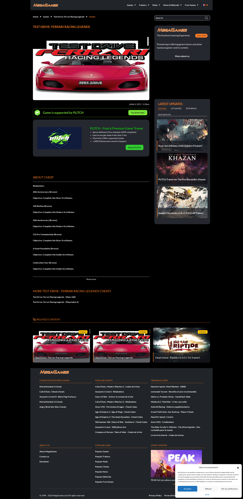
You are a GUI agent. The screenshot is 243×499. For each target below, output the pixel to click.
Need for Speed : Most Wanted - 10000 (168, 386)
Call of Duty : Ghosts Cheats (51, 391)
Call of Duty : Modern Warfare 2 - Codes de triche (117, 386)
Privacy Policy (155, 495)
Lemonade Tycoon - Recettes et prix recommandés (173, 391)
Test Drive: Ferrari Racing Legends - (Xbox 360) (54, 297)
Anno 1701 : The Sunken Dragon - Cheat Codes (116, 407)
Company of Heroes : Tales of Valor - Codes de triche (118, 432)
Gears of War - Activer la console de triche (114, 396)
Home (35, 16)
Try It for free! (137, 112)
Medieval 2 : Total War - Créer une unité (169, 402)
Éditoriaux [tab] (191, 108)
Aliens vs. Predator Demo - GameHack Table (170, 396)
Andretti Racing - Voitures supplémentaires (170, 407)
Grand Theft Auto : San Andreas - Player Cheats (172, 412)
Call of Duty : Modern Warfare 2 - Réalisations (115, 402)
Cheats (92, 16)
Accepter (187, 489)
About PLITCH (134, 147)
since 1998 (201, 35)
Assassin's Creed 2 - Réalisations (109, 391)
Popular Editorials (103, 476)
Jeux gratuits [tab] (164, 115)
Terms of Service (171, 495)
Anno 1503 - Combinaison (162, 422)
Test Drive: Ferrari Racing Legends (69, 16)
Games (46, 16)
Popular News (101, 471)
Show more (91, 279)
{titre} (207, 494)
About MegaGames (48, 451)
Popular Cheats (102, 466)
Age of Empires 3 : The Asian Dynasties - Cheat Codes (119, 417)
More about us (182, 56)
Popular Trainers (102, 456)
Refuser (208, 489)
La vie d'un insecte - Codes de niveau (167, 435)
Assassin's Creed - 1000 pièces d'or (110, 427)
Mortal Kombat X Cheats (50, 386)
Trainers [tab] (162, 108)
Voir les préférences (229, 489)
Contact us (44, 456)
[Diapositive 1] (173, 484)
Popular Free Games (104, 482)
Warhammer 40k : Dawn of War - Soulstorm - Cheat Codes (121, 422)
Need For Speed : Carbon (162, 417)
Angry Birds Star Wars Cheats (52, 407)
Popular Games (102, 451)
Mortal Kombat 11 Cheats (51, 402)
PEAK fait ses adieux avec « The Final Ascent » (173, 480)
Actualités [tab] (176, 108)
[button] (238, 467)
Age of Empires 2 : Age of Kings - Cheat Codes (115, 412)
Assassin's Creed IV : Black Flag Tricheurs (57, 396)
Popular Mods (101, 461)
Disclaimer (44, 461)
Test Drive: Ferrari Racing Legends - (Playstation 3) (56, 302)
